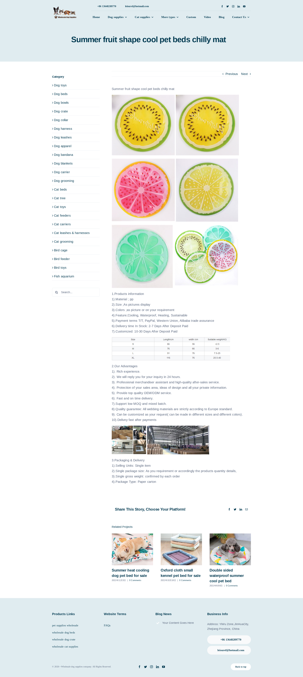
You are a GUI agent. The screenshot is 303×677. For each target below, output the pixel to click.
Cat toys (60, 207)
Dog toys (60, 85)
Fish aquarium (64, 276)
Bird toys (60, 267)
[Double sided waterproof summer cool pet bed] (230, 549)
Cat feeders (62, 215)
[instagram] (233, 6)
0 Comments (135, 580)
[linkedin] (239, 6)
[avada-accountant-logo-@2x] (65, 8)
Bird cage (60, 250)
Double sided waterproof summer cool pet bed (227, 575)
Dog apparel (62, 146)
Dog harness (63, 128)
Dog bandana (63, 154)
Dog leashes (63, 137)
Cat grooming (63, 241)
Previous (232, 74)
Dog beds (61, 94)
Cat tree (59, 198)
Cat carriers (62, 224)
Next (244, 74)
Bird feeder (62, 259)
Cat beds (60, 189)
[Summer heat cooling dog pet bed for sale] (132, 549)
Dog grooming (64, 181)
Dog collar (61, 120)
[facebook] (222, 6)
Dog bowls (61, 102)
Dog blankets (63, 163)
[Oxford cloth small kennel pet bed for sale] (181, 549)
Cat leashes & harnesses (72, 233)
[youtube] (244, 6)
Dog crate (61, 111)
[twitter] (227, 6)
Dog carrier (62, 172)
